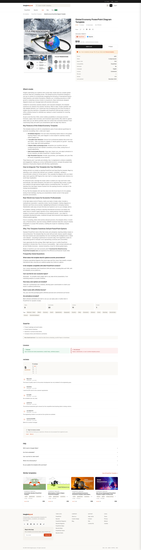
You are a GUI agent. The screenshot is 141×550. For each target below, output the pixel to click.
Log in (115, 5)
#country (74, 312)
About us (74, 516)
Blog (73, 521)
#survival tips (113, 312)
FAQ (89, 521)
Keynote (36, 10)
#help (79, 312)
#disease (93, 312)
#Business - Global (31, 312)
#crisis (98, 312)
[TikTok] (43, 524)
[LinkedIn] (31, 524)
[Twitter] (24, 524)
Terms (105, 516)
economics (38, 496)
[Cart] (111, 5)
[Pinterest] (34, 524)
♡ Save (111, 46)
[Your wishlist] (107, 5)
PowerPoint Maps (60, 525)
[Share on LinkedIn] (86, 29)
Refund (106, 521)
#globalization (59, 312)
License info (91, 523)
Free (54, 10)
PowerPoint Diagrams (61, 521)
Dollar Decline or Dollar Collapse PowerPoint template (56, 493)
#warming (105, 312)
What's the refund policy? (30, 460)
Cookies (106, 523)
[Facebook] (27, 524)
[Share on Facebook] (89, 29)
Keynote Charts (59, 532)
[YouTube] (40, 524)
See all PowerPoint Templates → (110, 473)
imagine (28, 5)
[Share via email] (93, 29)
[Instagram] (37, 524)
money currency (109, 496)
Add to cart (89, 46)
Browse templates (110, 52)
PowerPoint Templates (36, 14)
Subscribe (47, 535)
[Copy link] (80, 29)
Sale (43, 10)
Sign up (31, 434)
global (103, 496)
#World (39, 312)
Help (112, 1)
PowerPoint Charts (60, 530)
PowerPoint (27, 10)
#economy (45, 312)
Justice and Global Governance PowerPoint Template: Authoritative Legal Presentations (81, 493)
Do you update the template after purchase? (35, 465)
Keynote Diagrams (60, 523)
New (48, 10)
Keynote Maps (59, 528)
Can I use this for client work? (31, 456)
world (26, 496)
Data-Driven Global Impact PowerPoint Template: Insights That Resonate (106, 493)
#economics (85, 312)
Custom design (75, 518)
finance (98, 496)
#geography (66, 312)
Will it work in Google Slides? (30, 448)
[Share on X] (83, 29)
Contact (116, 1)
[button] (47, 45)
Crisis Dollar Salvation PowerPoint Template (32, 493)
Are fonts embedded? (29, 452)
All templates (26, 14)
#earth (51, 312)
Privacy (106, 518)
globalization (32, 496)
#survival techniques (34, 315)
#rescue (26, 315)
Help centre (91, 516)
